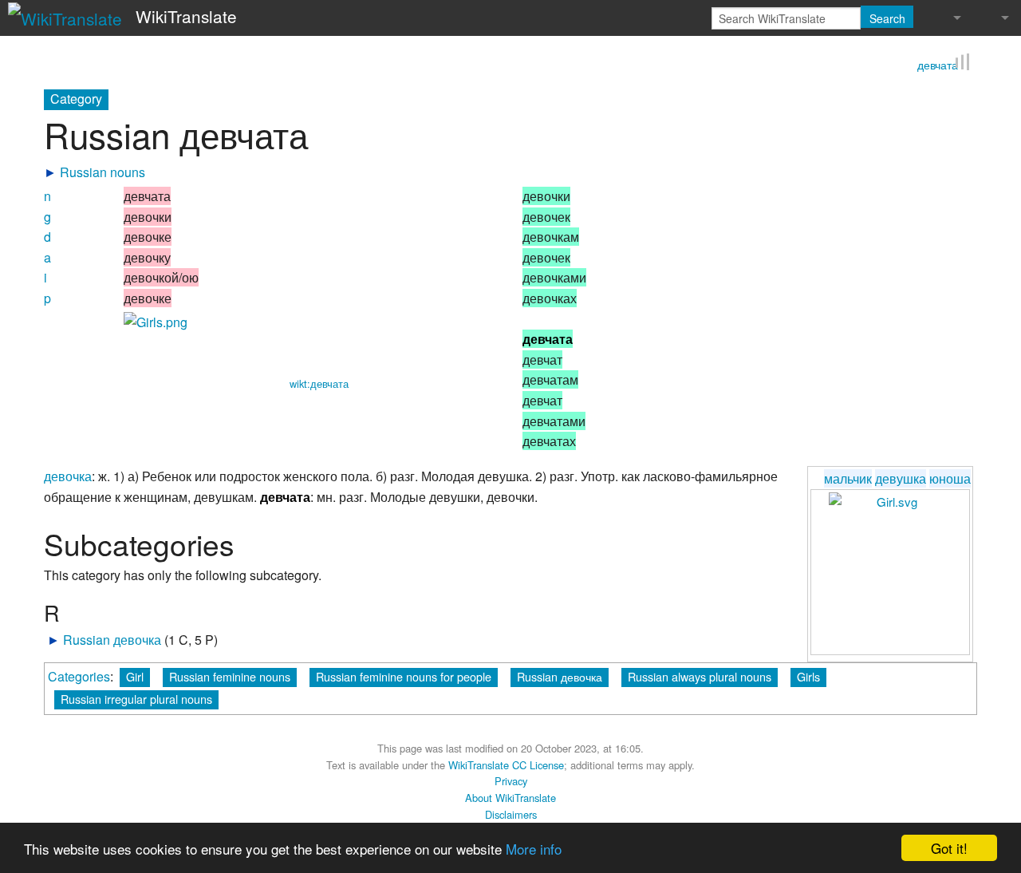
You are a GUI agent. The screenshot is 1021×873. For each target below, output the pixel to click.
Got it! (949, 848)
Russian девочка (112, 638)
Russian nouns (102, 170)
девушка (900, 477)
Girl (135, 674)
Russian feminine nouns (229, 674)
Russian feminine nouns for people (403, 674)
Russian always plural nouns (699, 674)
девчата (937, 63)
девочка (68, 474)
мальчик (848, 477)
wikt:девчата (319, 381)
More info (534, 849)
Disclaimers (511, 812)
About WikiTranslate (510, 796)
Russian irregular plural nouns (136, 697)
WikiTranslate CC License (506, 762)
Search (887, 18)
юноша (950, 477)
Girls (808, 674)
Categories (79, 675)
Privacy (511, 779)
